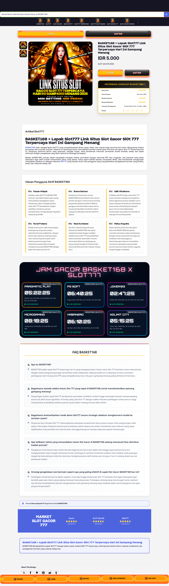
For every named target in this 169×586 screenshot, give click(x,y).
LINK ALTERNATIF (119, 578)
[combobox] (82, 14)
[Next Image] (90, 74)
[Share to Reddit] (50, 573)
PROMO (20, 579)
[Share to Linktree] (37, 573)
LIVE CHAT (152, 578)
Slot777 (63, 161)
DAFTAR (118, 34)
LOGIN (50, 34)
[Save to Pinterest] (43, 573)
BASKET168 (30, 147)
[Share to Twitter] (24, 573)
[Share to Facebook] (30, 573)
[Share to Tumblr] (56, 573)
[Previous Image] (30, 74)
